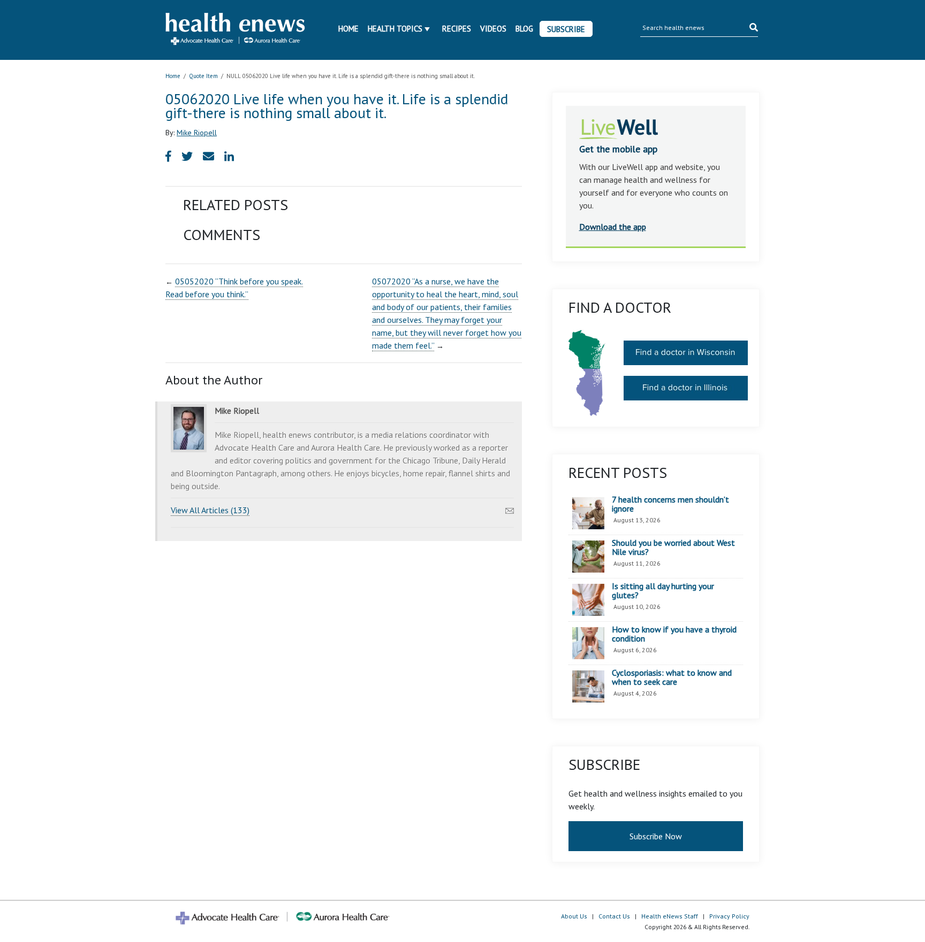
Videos (493, 29)
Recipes (456, 29)
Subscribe (566, 29)
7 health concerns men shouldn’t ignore (670, 504)
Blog (524, 29)
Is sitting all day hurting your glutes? (663, 591)
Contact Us (614, 916)
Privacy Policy (729, 916)
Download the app (612, 226)
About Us (574, 916)
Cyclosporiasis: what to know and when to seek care (672, 677)
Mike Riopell (197, 132)
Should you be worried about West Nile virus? (673, 547)
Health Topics (395, 29)
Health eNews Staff (669, 916)
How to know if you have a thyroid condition (674, 634)
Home (348, 29)
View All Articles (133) (210, 510)
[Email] (509, 508)
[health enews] (235, 30)
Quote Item (203, 76)
